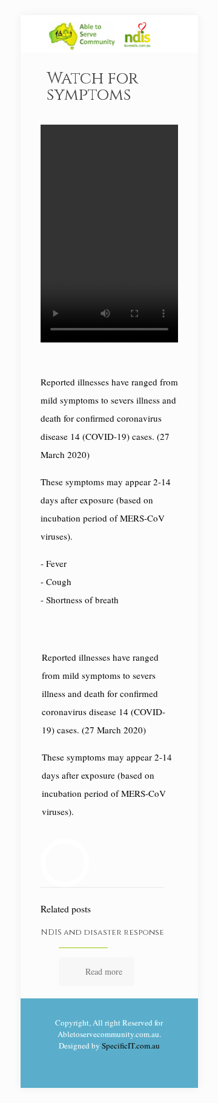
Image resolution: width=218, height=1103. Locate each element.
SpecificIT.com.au (131, 1045)
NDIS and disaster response (102, 932)
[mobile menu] (181, 39)
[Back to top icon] (193, 1078)
